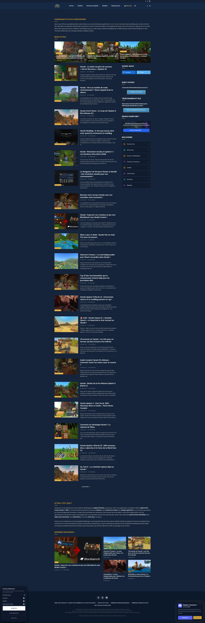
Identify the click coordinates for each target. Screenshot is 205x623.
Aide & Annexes (59, 373)
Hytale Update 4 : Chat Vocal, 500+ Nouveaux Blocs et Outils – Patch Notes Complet (96, 405)
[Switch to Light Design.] (147, 5)
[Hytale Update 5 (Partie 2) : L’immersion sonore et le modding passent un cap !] (66, 303)
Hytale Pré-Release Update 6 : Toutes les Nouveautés (102, 57)
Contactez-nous (103, 603)
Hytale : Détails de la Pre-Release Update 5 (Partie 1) (98, 384)
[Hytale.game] (57, 5)
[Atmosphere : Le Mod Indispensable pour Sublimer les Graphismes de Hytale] (115, 566)
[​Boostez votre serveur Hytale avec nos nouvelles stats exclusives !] (66, 201)
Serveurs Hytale (92, 6)
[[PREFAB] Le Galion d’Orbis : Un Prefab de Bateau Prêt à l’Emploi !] (139, 566)
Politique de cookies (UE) (102, 605)
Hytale (80, 6)
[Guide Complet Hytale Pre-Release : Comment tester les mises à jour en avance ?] (66, 366)
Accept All (14, 608)
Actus (71, 6)
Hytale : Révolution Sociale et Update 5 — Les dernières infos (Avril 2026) (97, 153)
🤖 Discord (128, 6)
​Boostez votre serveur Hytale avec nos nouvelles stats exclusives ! (96, 196)
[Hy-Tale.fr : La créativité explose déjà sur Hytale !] (66, 473)
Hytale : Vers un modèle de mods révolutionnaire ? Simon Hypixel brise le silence (96, 90)
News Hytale (60, 37)
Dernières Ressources (64, 532)
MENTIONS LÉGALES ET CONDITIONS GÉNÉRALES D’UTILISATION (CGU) (75, 603)
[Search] (150, 6)
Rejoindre (185, 617)
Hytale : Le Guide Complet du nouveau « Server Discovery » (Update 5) (96, 68)
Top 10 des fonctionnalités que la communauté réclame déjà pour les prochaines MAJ (95, 278)
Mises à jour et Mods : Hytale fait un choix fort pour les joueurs (97, 236)
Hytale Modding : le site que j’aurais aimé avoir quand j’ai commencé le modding (97, 132)
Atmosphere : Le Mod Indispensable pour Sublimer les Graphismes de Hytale (114, 576)
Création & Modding (60, 144)
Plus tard (197, 617)
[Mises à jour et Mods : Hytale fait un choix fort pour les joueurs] (66, 241)
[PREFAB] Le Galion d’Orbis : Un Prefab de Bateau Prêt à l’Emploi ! (139, 575)
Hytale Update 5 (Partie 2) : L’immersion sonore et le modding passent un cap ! (96, 298)
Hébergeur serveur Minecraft (120, 603)
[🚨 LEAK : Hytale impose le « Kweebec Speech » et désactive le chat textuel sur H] (66, 324)
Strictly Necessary (7, 595)
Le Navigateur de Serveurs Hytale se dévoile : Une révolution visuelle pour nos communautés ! (98, 174)
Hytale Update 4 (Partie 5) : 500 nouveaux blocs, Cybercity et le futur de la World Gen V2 (98, 448)
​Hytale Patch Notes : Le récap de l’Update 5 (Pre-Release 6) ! (98, 112)
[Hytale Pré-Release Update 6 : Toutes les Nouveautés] (103, 52)
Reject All (14, 618)
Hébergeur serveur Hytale (140, 603)
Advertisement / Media (8, 604)
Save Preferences (14, 613)
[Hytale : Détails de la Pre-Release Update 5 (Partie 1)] (66, 390)
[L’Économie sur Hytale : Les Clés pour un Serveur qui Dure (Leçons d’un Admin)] (66, 345)
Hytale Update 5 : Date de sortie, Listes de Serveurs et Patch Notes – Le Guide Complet (133, 56)
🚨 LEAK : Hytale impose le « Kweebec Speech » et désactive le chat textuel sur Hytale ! (97, 320)
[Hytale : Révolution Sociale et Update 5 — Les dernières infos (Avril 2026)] (66, 158)
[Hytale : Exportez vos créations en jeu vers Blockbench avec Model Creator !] (66, 221)
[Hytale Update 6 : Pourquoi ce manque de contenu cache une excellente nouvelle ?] (70, 52)
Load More (85, 486)
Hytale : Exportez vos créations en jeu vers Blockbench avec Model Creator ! (97, 216)
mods (56, 228)
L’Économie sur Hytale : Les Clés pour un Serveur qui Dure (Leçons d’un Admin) (96, 340)
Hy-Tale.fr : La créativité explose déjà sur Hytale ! (97, 468)
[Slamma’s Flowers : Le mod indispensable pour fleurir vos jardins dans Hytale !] (66, 261)
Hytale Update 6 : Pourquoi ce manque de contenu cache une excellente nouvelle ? (70, 57)
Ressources (115, 6)
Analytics (5, 601)
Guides (104, 6)
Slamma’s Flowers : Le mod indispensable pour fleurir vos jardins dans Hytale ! (97, 256)
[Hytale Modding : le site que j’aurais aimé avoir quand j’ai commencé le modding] (66, 137)
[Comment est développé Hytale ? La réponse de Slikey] (66, 431)
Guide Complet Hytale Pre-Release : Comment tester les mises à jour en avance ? (98, 362)
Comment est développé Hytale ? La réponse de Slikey (95, 426)
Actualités (59, 53)
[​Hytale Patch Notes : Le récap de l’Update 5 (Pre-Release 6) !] (66, 117)
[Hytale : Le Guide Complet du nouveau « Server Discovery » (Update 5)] (66, 73)
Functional (5, 598)
